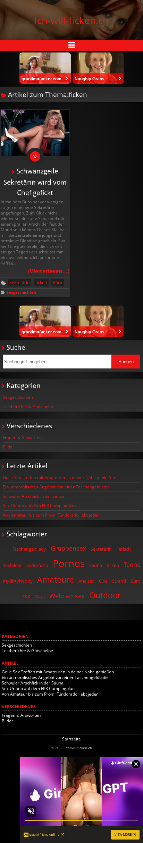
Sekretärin (19, 282)
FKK (26, 596)
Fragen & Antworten (22, 437)
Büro (57, 282)
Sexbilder (12, 565)
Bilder (8, 447)
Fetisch (123, 549)
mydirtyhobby (18, 581)
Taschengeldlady (29, 549)
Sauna (95, 565)
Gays (40, 596)
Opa (103, 581)
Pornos (69, 563)
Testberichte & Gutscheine (28, 407)
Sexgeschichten (21, 292)
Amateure (55, 579)
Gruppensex (68, 548)
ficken (41, 282)
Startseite (71, 739)
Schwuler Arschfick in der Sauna (34, 496)
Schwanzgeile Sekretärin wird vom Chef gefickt (35, 181)
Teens (132, 564)
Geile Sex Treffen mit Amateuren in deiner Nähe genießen (59, 477)
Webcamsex (67, 596)
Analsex (86, 581)
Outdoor (105, 595)
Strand (119, 581)
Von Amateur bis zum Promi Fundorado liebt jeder (51, 515)
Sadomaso (37, 565)
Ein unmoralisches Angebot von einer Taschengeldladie (56, 487)
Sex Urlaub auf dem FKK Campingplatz (40, 506)
